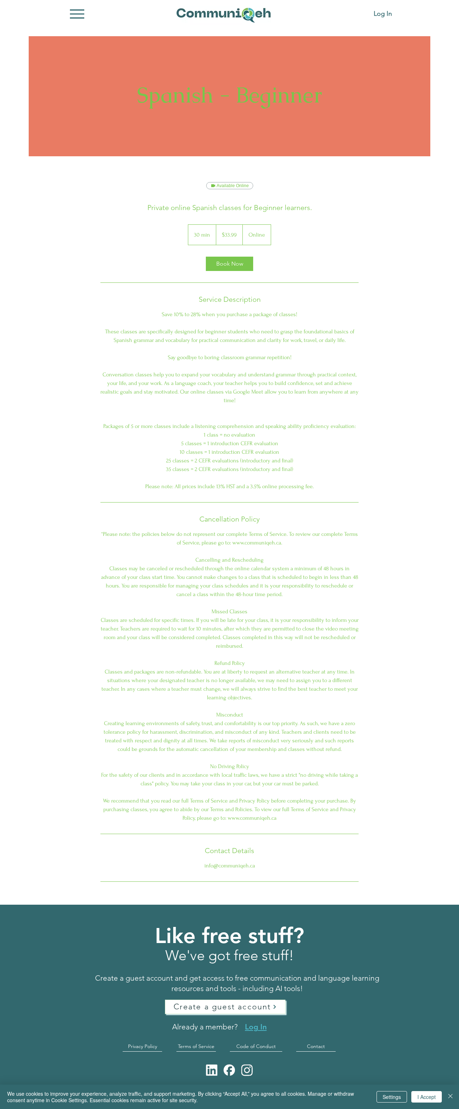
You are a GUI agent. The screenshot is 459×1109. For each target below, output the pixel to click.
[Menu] (77, 14)
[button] (225, 1007)
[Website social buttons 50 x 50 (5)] (229, 1070)
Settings (392, 1096)
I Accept (426, 1096)
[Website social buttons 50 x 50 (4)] (247, 1070)
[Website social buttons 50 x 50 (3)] (212, 1070)
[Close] (450, 1096)
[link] (229, 264)
